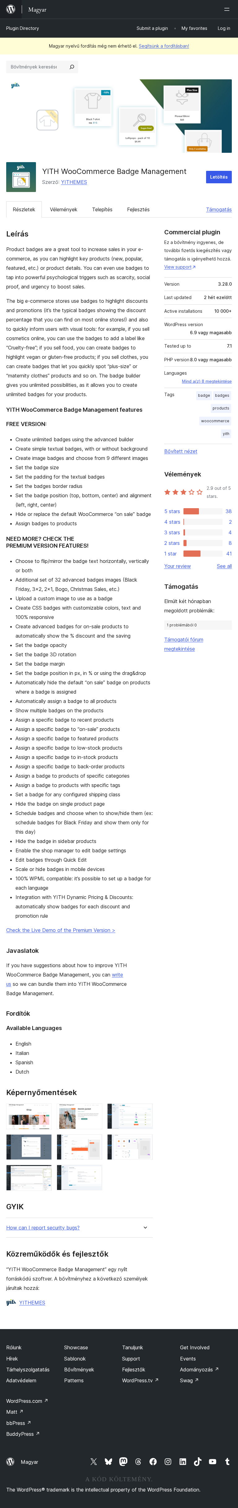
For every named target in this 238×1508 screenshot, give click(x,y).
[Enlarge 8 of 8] (94, 1173)
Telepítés (102, 209)
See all (224, 566)
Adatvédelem (21, 1380)
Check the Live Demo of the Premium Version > (60, 930)
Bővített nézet (180, 451)
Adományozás (199, 1369)
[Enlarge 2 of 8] (94, 1112)
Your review (177, 566)
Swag (189, 1380)
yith (226, 433)
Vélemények (63, 209)
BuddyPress (23, 1434)
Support (131, 1359)
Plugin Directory (22, 28)
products (221, 408)
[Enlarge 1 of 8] (43, 1112)
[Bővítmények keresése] (72, 67)
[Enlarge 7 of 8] (43, 1173)
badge (204, 395)
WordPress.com (27, 1401)
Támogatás (219, 209)
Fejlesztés (138, 209)
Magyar (29, 1462)
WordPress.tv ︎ (140, 1380)
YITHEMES (74, 182)
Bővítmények (79, 1369)
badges (222, 395)
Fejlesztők (133, 1369)
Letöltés (219, 177)
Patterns (74, 1380)
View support (178, 266)
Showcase (76, 1347)
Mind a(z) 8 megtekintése (207, 381)
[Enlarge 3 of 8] (144, 1112)
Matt (15, 1412)
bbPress (18, 1423)
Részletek (24, 209)
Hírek (12, 1359)
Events (188, 1359)
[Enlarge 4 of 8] (43, 1143)
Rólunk (14, 1347)
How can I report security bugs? (43, 1228)
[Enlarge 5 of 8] (94, 1143)
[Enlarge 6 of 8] (144, 1143)
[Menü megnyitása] (228, 9)
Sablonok (75, 1359)
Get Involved (195, 1347)
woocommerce (215, 421)
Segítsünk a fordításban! (164, 46)
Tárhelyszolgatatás (28, 1369)
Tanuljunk (132, 1347)
